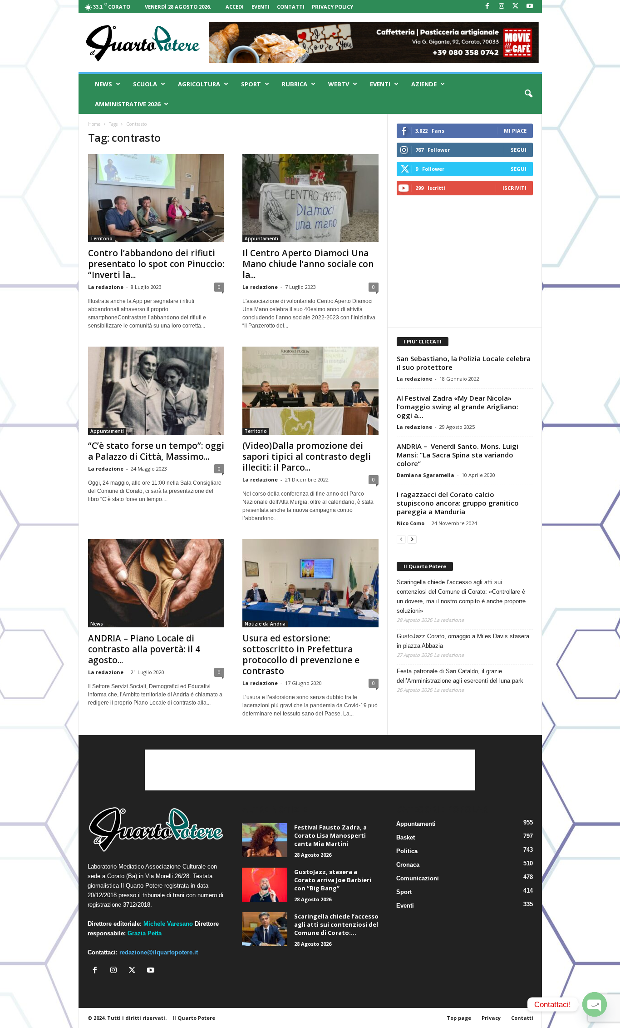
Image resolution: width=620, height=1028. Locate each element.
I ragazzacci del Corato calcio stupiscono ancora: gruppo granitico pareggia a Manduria (458, 503)
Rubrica (294, 84)
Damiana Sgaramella (425, 475)
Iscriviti (514, 187)
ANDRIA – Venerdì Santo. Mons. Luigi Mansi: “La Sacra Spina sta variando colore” (457, 455)
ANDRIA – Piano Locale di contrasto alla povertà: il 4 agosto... (144, 649)
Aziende (424, 84)
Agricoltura (199, 84)
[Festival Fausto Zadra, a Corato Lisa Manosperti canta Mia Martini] (264, 840)
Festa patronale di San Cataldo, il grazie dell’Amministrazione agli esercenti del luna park (460, 676)
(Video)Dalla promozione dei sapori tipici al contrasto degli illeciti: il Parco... (306, 456)
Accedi (235, 6)
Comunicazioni (417, 878)
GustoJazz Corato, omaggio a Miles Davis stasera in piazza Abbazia (463, 641)
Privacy (491, 1017)
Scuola (145, 84)
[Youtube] (529, 6)
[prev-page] (401, 539)
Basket (405, 837)
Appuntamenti (261, 238)
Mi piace (515, 130)
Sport (251, 84)
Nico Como (410, 523)
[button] (528, 94)
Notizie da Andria (265, 624)
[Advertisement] (464, 261)
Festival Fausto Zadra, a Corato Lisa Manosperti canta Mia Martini (330, 835)
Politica (407, 851)
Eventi (260, 6)
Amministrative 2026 (127, 104)
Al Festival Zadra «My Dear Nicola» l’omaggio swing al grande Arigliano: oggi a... (457, 406)
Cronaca (407, 864)
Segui (519, 149)
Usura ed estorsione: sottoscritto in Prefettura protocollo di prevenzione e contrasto (300, 654)
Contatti (291, 6)
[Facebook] (487, 6)
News (103, 84)
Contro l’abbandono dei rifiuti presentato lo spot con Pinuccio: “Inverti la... (156, 264)
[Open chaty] (594, 1004)
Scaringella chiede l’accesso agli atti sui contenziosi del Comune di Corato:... (336, 924)
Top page (459, 1017)
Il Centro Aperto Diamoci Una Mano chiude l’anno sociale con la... (308, 264)
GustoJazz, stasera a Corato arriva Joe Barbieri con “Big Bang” (332, 880)
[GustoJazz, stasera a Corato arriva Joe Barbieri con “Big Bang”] (264, 885)
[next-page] (412, 539)
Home (94, 124)
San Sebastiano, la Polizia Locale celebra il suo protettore (464, 363)
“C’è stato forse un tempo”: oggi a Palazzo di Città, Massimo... (156, 451)
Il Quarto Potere (424, 566)
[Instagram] (501, 6)
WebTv (338, 84)
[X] (515, 6)
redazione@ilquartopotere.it (158, 952)
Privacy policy (332, 6)
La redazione (105, 286)
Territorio (101, 238)
